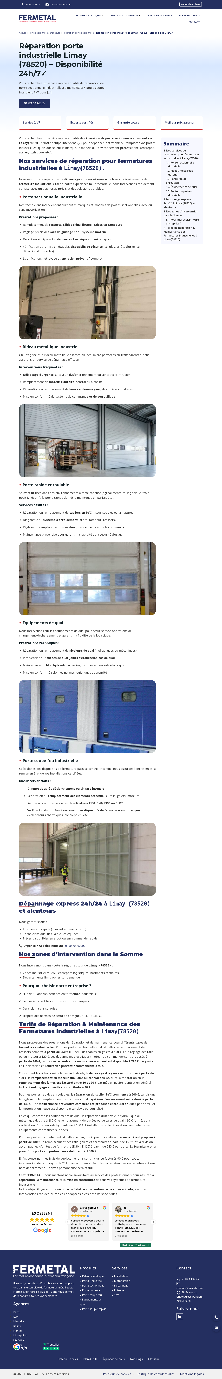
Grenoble (19, 1340)
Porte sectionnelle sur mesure (44, 32)
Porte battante (91, 1290)
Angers (17, 1344)
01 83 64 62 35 (34, 103)
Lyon (16, 1316)
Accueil (22, 32)
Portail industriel (92, 1281)
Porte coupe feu (92, 1295)
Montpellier (20, 1335)
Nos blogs (136, 1359)
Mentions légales (192, 1374)
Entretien (119, 1290)
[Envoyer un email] (216, 1328)
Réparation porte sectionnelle (78, 32)
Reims (17, 1326)
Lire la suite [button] (77, 1236)
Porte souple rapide (160, 15)
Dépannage (121, 1285)
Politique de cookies (117, 1374)
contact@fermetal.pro (189, 1288)
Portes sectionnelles (124, 15)
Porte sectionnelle (93, 1285)
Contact (194, 22)
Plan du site (90, 1359)
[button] (153, 1222)
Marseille (19, 1321)
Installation (121, 1276)
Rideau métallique (93, 1276)
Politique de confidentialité (156, 1374)
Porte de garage (189, 15)
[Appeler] (216, 1317)
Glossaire (154, 1359)
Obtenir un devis (68, 1359)
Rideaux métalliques (88, 15)
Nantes (17, 1331)
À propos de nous (114, 1359)
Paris (16, 1312)
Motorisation (122, 1281)
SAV (116, 1295)
